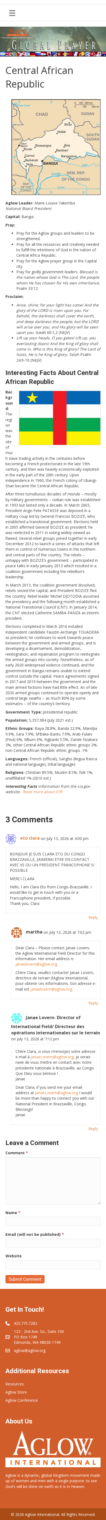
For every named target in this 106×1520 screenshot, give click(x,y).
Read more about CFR (42, 791)
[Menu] (12, 13)
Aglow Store (16, 1392)
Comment (16, 1152)
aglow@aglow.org (29, 1350)
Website (13, 1255)
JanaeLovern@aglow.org (52, 1056)
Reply (93, 917)
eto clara (30, 838)
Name (12, 1212)
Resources (14, 1383)
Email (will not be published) (34, 1234)
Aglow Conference (21, 1400)
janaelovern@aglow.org (36, 964)
